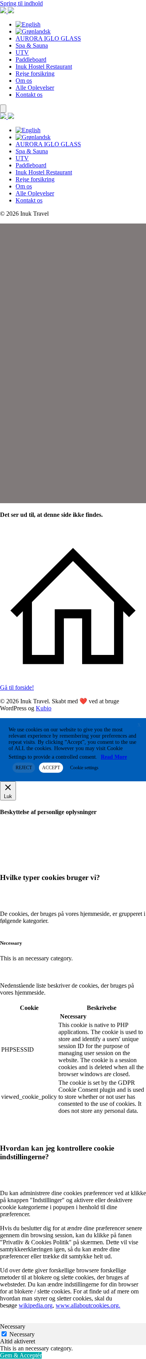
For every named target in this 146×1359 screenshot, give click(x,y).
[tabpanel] (73, 1348)
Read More (114, 757)
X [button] (139, 725)
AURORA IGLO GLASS (48, 38)
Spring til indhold (21, 3)
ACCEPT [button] (51, 767)
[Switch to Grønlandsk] (33, 31)
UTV (22, 52)
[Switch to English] (28, 24)
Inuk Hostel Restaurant (44, 66)
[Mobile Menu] (3, 109)
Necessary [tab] (12, 1326)
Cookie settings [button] (84, 767)
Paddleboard (31, 59)
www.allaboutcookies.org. (88, 1305)
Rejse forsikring (35, 73)
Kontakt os (29, 94)
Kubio (43, 708)
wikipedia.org (36, 1305)
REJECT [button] (24, 767)
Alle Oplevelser (35, 87)
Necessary (22, 1334)
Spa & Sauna (32, 45)
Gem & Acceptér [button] (21, 1355)
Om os (24, 80)
